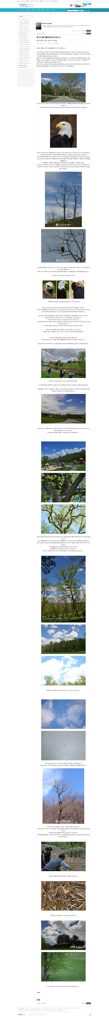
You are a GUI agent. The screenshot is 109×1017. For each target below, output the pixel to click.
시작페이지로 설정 (77, 1)
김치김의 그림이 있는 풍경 (24, 30)
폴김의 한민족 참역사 (23, 59)
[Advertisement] (26, 78)
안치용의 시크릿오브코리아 (24, 48)
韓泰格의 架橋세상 (23, 67)
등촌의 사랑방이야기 (23, 32)
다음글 (43, 33)
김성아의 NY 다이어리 (23, 27)
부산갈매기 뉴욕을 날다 (24, 40)
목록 (84, 33)
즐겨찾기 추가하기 (87, 1)
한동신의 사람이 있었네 (24, 61)
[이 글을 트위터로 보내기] (37, 1000)
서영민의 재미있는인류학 (24, 42)
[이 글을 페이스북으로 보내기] (39, 1000)
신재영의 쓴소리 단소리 (24, 46)
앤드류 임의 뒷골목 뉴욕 (24, 50)
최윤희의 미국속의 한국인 (24, 57)
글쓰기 (89, 30)
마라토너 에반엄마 (23, 36)
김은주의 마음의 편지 (23, 28)
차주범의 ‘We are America (24, 55)
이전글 (38, 33)
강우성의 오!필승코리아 (24, 21)
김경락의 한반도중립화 (23, 23)
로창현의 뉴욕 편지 (23, 34)
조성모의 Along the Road (24, 53)
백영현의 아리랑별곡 (23, 38)
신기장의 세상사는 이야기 (24, 44)
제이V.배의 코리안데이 (23, 52)
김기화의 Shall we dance (23, 25)
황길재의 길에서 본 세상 (24, 63)
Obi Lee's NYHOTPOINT (24, 19)
